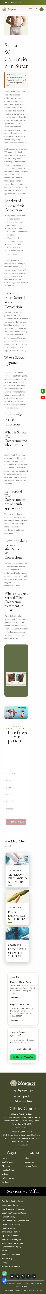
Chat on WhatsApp (24, 1057)
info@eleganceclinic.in (23, 1101)
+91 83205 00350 (23, 1049)
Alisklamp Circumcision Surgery (17, 878)
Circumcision (14, 870)
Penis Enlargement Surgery (17, 915)
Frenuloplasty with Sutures (17, 953)
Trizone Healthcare (34, 1290)
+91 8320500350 (23, 1090)
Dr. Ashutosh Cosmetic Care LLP (18, 1283)
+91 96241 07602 (14, 2)
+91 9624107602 (23, 1096)
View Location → (16, 997)
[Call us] (4, 1280)
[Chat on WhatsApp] (4, 1273)
